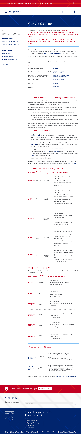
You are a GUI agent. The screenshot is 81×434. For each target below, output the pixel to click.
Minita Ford (56, 86)
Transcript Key (5, 64)
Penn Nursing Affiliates (7, 56)
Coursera (55, 68)
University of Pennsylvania (14, 432)
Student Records (49, 30)
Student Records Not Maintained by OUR (10, 60)
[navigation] (74, 12)
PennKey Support (59, 148)
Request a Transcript (7, 38)
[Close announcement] (74, 3)
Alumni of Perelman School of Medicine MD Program (9, 50)
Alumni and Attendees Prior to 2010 (10, 41)
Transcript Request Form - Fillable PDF (32, 357)
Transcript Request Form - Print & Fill (32, 368)
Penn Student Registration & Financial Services (36, 30)
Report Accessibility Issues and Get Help (33, 432)
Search (26, 401)
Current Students (6, 53)
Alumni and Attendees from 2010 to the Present (10, 45)
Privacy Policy (22, 432)
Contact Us (7, 432)
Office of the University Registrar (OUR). (66, 376)
